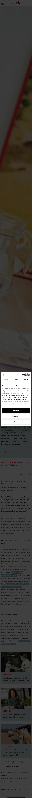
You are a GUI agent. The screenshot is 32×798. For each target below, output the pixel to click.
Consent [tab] (5, 379)
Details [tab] (16, 379)
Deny (16, 422)
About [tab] (26, 379)
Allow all (16, 410)
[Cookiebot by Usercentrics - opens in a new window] (22, 374)
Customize (15, 416)
